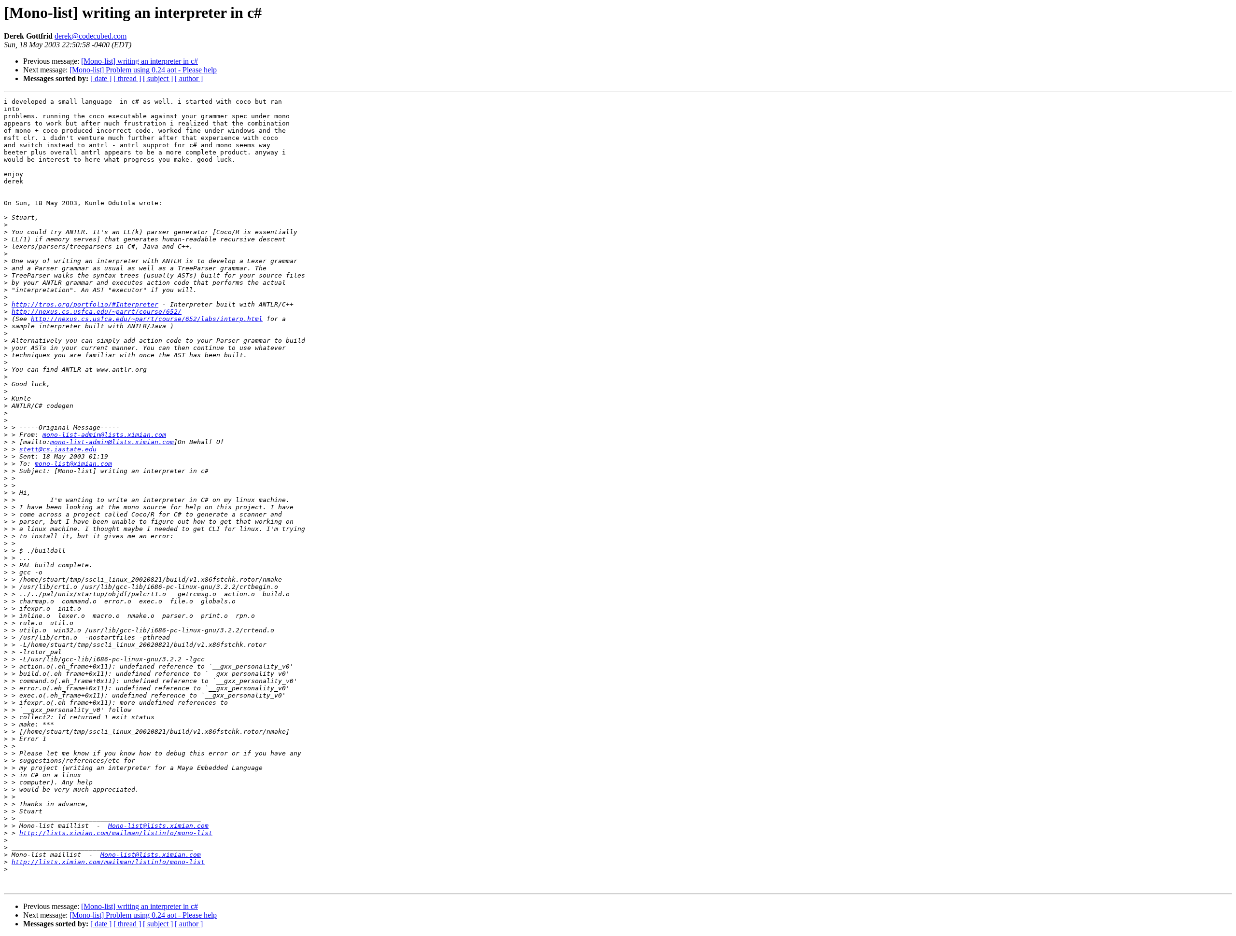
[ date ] (101, 78)
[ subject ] (158, 78)
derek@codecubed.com (90, 36)
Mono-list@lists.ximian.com (158, 825)
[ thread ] (127, 78)
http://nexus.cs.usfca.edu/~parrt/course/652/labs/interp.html (147, 318)
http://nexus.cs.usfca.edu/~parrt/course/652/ (97, 311)
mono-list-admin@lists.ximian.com (104, 434)
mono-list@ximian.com (73, 463)
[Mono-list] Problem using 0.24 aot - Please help (143, 70)
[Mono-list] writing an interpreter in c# (139, 61)
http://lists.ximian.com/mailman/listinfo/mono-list (115, 833)
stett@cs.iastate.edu (58, 449)
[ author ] (189, 78)
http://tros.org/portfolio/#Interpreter (85, 304)
